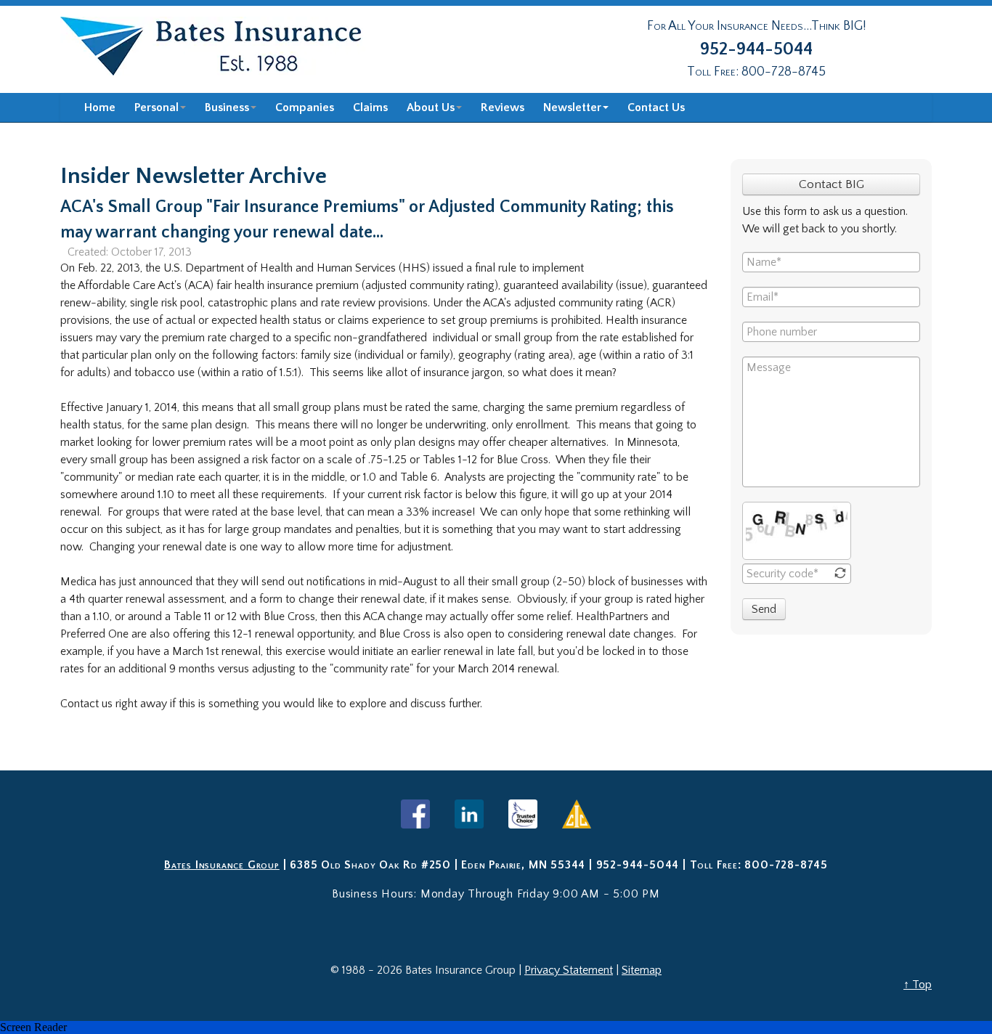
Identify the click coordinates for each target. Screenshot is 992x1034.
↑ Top (917, 984)
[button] (496, 1027)
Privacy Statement (568, 970)
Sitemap (642, 970)
